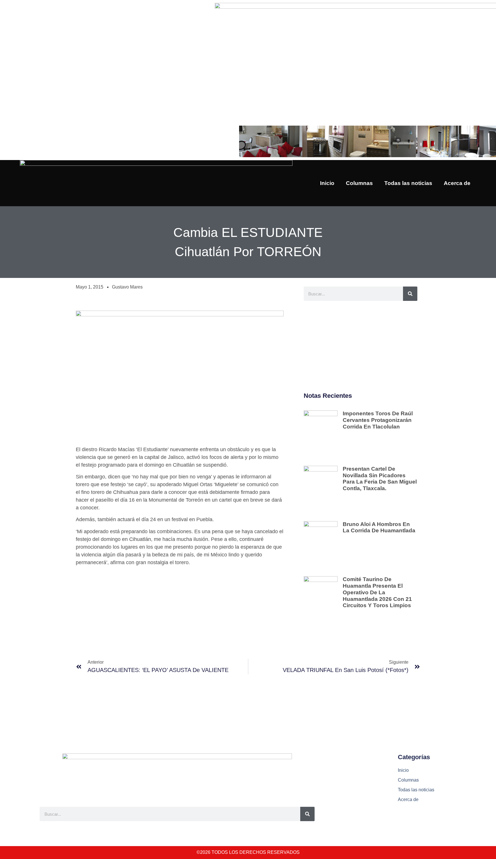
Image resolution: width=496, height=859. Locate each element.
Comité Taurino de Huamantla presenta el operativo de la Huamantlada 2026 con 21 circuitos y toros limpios (377, 592)
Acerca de (457, 183)
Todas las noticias (408, 183)
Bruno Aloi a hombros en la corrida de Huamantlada (379, 527)
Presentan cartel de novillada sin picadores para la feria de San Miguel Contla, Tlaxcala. (380, 478)
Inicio (327, 183)
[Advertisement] (360, 347)
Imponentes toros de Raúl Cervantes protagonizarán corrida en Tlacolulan (378, 420)
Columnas (359, 183)
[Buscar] (410, 294)
